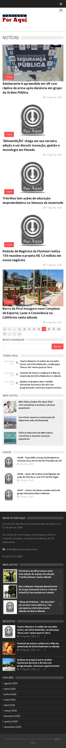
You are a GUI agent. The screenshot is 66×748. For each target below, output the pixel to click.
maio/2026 (10, 699)
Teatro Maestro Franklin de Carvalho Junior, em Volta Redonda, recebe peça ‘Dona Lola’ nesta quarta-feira (40, 364)
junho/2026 (10, 694)
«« (4, 329)
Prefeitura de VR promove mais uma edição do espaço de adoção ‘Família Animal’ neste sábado (36, 574)
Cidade (9, 77)
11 (4, 334)
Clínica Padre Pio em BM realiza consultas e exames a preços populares (36, 435)
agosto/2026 (11, 683)
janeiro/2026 (11, 721)
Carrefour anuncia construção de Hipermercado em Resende (37, 419)
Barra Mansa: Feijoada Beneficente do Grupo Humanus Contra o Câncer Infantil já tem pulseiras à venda (38, 589)
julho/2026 (10, 688)
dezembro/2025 (12, 727)
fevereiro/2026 (12, 716)
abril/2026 (9, 705)
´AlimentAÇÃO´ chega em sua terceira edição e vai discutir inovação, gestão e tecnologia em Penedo (31, 145)
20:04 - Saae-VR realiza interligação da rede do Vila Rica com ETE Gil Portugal (38, 475)
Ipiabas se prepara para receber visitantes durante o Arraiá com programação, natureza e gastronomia (40, 384)
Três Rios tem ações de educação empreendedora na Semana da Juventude (33, 200)
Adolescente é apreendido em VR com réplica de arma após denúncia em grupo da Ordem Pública (32, 88)
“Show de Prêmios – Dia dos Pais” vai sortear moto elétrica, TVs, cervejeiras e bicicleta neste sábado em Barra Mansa (37, 606)
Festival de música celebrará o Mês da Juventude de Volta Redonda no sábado (40, 374)
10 (58, 329)
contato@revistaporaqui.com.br (21, 549)
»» (19, 334)
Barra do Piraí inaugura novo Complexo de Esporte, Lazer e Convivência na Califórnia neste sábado (31, 313)
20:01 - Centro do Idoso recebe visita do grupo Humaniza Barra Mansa (38, 492)
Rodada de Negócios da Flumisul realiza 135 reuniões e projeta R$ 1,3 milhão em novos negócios (32, 255)
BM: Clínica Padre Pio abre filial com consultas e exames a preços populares (37, 404)
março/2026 (10, 710)
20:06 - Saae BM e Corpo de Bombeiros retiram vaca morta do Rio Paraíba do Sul (39, 459)
